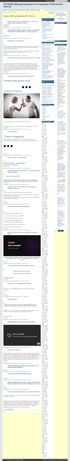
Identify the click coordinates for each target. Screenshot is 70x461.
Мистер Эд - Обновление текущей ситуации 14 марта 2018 (47, 97)
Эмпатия (44, 33)
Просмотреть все (50, 40)
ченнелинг (44, 106)
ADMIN (12, 459)
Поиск (68, 1)
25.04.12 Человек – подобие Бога (17, 157)
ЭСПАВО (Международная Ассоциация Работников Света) (33, 5)
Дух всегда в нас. (12, 299)
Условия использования (62, 459)
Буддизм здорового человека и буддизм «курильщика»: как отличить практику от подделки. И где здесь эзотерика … (48, 59)
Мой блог (14, 12)
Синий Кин (10, 363)
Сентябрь (44, 142)
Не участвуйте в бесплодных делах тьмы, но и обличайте (24, 57)
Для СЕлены (44, 83)
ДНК (43, 109)
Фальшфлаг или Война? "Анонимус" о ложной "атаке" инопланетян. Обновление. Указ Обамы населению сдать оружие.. (47, 92)
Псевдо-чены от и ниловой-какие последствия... (47, 102)
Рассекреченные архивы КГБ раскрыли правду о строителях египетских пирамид (47, 30)
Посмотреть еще (60, 105)
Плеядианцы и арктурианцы (16, 40)
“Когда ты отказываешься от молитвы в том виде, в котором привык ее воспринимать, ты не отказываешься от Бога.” (48, 53)
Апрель (43, 130)
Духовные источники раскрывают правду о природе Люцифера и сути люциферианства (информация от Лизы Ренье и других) (48, 24)
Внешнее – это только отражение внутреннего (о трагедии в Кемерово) (47, 87)
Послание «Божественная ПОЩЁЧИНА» (19, 206)
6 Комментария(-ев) (25, 263)
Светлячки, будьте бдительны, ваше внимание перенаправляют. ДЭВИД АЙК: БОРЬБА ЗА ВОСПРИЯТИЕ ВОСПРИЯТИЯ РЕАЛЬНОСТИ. (47, 66)
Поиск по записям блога (16, 19)
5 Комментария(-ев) (26, 38)
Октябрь (43, 140)
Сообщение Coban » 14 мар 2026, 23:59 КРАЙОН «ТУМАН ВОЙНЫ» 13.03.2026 (47, 72)
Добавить (52, 12)
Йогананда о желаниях (14, 349)
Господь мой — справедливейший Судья (19, 283)
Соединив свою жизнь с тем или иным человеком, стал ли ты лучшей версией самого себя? (48, 77)
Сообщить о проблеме (52, 459)
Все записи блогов (7, 12)
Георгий (9, 27)
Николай (9, 347)
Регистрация (48, 0)
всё (42, 119)
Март (43, 132)
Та (42, 113)
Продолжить (6, 26)
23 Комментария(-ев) (28, 363)
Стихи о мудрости (13, 131)
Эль (9, 55)
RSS (4, 411)
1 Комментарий (25, 55)
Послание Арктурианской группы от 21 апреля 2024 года (24, 391)
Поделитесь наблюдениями (47, 85)
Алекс (9, 407)
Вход (53, 0)
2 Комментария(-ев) (26, 73)
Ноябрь (43, 139)
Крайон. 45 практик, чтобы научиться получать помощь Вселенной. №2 (47, 48)
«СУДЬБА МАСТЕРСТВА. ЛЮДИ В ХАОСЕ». (20, 373)
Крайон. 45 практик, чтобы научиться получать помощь (47, 45)
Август (43, 124)
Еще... (61, 230)
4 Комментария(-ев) (26, 168)
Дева (43, 112)
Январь (43, 134)
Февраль (44, 133)
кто (42, 110)
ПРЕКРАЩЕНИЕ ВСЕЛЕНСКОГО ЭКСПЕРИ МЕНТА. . (22, 322)
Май (43, 129)
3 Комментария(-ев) (26, 27)
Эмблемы (45, 459)
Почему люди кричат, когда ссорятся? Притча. (21, 76)
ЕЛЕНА (9, 73)
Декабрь (43, 137)
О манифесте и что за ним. (47, 99)
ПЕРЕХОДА (44, 116)
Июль (43, 126)
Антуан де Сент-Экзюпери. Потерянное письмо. (21, 265)
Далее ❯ (11, 409)
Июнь (43, 127)
